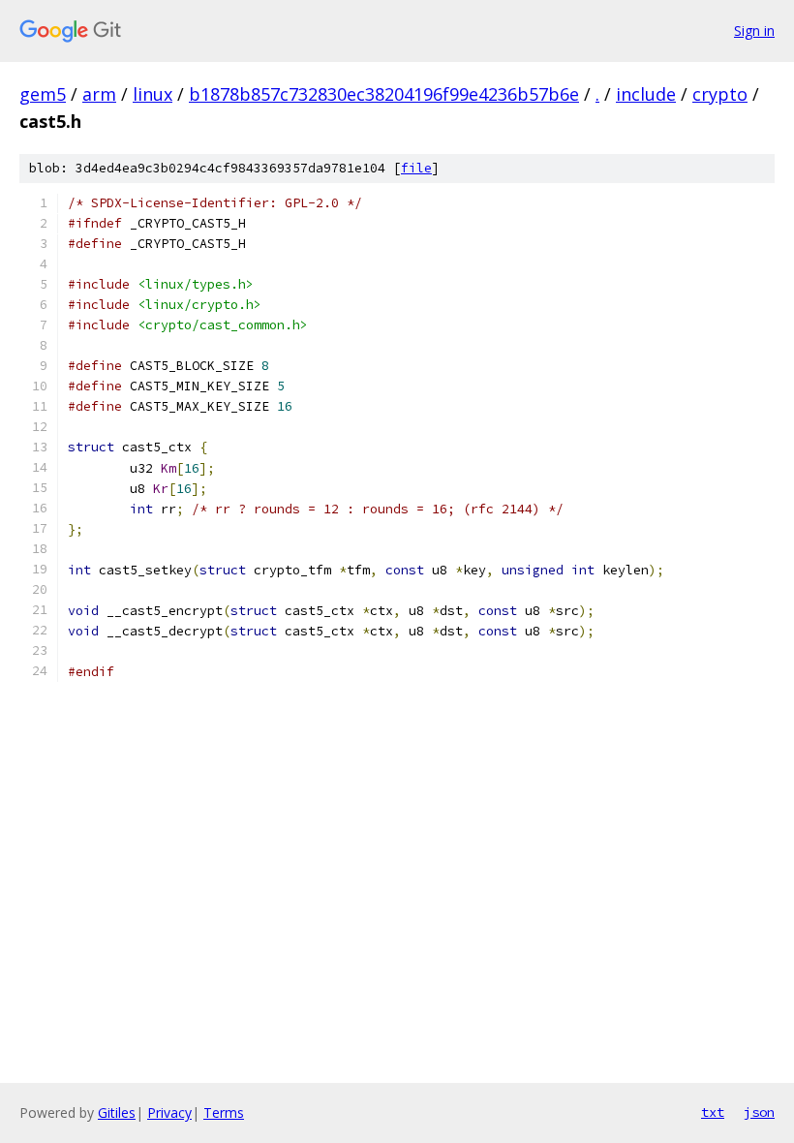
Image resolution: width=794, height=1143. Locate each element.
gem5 (42, 94)
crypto (720, 94)
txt (712, 1112)
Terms (223, 1112)
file (416, 168)
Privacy (169, 1112)
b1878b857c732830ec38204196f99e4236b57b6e (384, 94)
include (646, 94)
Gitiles (117, 1112)
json (759, 1112)
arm (99, 94)
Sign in (754, 30)
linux (152, 94)
